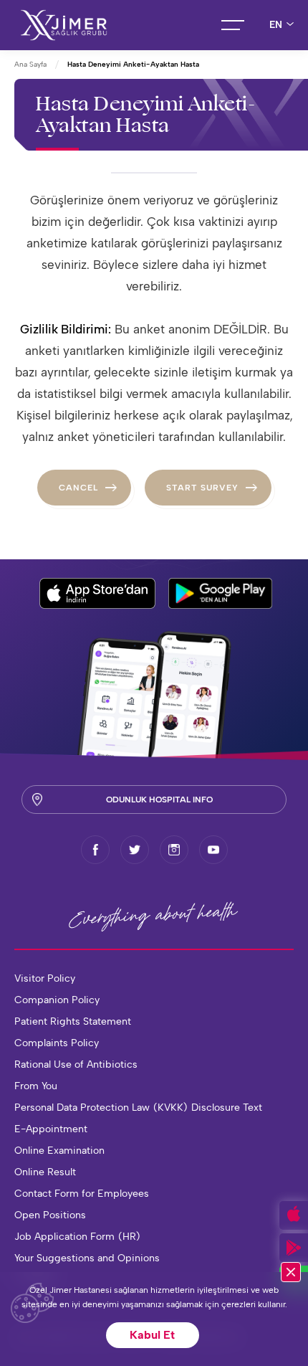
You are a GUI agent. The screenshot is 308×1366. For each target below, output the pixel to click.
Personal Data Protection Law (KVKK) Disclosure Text (138, 1107)
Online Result (45, 1172)
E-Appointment (50, 1129)
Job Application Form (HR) (77, 1236)
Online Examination (59, 1150)
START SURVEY (202, 488)
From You (35, 1086)
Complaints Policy (56, 1043)
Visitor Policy (44, 978)
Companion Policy (57, 1000)
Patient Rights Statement (72, 1021)
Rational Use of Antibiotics (76, 1064)
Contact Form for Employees (81, 1193)
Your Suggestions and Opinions (87, 1258)
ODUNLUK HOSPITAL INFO (159, 800)
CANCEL (78, 488)
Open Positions (50, 1215)
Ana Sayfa (30, 64)
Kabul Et (152, 1335)
